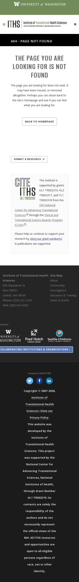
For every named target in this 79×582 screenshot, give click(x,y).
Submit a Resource (27, 159)
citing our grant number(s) (46, 238)
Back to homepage (39, 121)
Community (57, 285)
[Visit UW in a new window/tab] (39, 4)
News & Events (59, 300)
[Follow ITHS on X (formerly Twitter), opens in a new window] (30, 380)
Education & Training (63, 295)
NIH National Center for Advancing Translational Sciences (36, 210)
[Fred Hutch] (34, 335)
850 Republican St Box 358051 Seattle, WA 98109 (14, 290)
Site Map (56, 275)
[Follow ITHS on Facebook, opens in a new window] (39, 380)
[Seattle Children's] (59, 335)
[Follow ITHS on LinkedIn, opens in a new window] (49, 380)
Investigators (58, 290)
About (54, 280)
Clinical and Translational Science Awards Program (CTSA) (39, 220)
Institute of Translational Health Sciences (39, 404)
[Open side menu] (74, 24)
